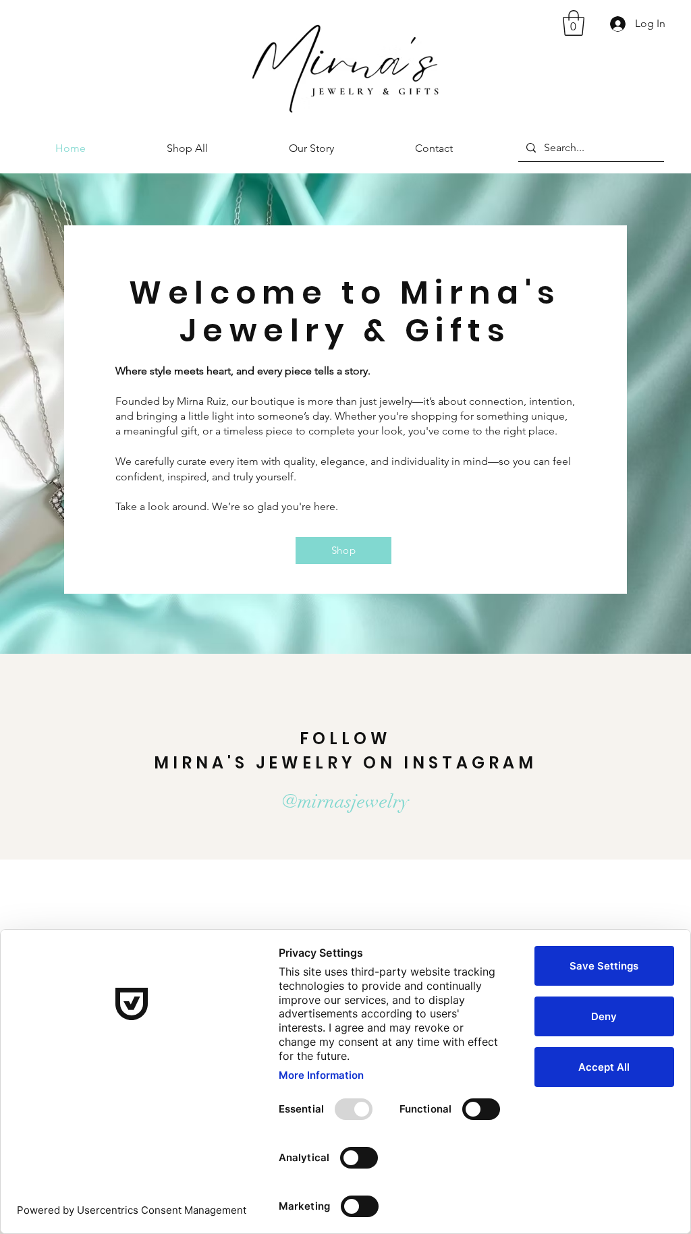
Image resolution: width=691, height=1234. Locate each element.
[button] (573, 23)
